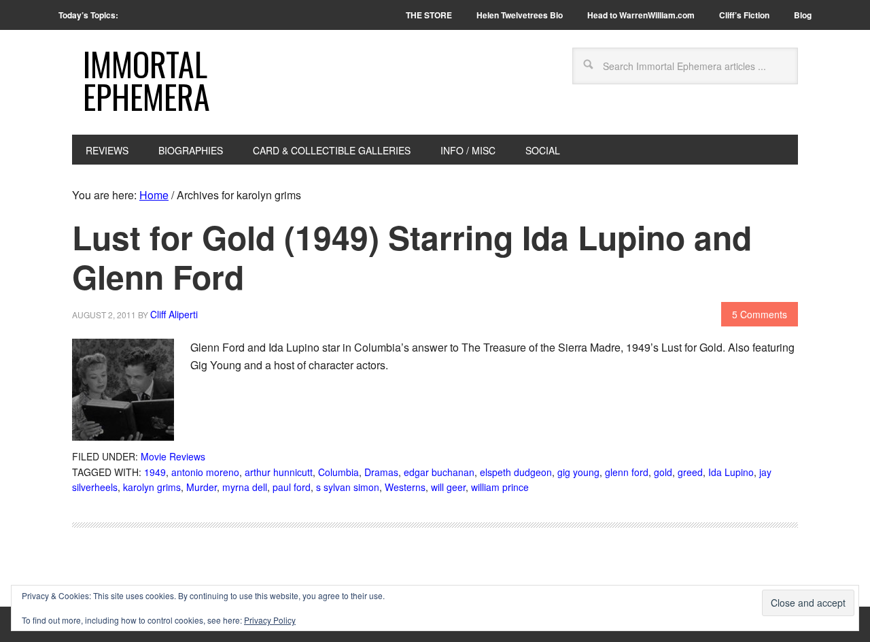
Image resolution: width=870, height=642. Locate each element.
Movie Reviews (173, 456)
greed (690, 472)
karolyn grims (152, 487)
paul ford (292, 487)
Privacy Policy (270, 620)
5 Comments (759, 314)
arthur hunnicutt (279, 472)
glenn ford (626, 472)
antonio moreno (205, 472)
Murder (201, 487)
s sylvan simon (347, 487)
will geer (448, 487)
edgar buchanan (439, 472)
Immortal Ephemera (146, 79)
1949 (155, 472)
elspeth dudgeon (516, 472)
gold (663, 472)
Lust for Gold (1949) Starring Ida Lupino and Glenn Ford (412, 257)
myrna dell (244, 487)
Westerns (405, 487)
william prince (500, 487)
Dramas (381, 472)
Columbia (338, 472)
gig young (578, 472)
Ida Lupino (731, 472)
